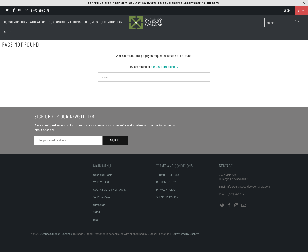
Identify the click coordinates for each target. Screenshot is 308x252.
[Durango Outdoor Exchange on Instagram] (20, 10)
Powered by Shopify (187, 233)
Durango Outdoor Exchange (56, 233)
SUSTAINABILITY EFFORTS (65, 22)
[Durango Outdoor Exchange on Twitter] (7, 10)
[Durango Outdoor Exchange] (154, 22)
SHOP (8, 32)
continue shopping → (165, 66)
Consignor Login (15, 22)
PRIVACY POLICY (166, 189)
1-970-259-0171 (40, 10)
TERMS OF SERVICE (168, 174)
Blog (95, 219)
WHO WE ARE (38, 22)
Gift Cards (91, 22)
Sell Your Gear (111, 22)
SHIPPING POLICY (167, 197)
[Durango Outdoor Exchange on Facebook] (13, 10)
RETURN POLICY (166, 182)
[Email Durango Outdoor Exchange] (26, 10)
